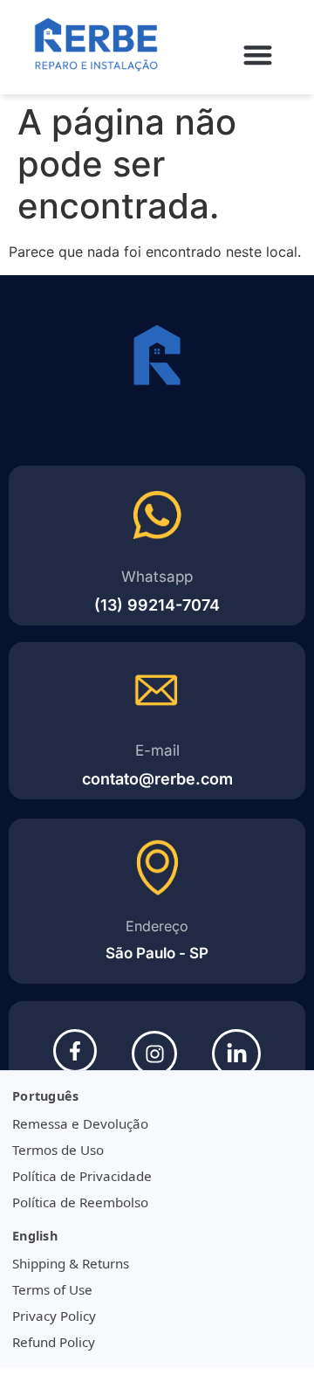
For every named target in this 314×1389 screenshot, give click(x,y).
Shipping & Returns (70, 1263)
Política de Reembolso (80, 1202)
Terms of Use (52, 1289)
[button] (259, 54)
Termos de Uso (58, 1149)
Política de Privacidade (82, 1176)
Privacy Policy (54, 1315)
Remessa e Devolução (80, 1123)
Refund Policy (53, 1342)
